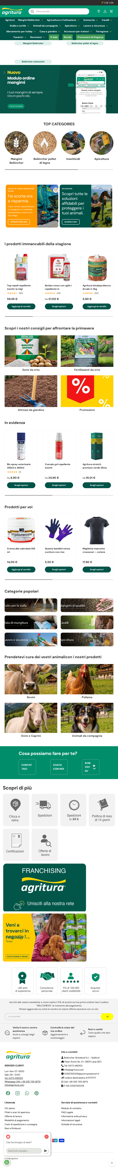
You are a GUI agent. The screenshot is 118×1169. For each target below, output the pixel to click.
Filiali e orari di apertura (17, 1112)
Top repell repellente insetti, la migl (19, 287)
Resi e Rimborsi (13, 1128)
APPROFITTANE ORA (19, 222)
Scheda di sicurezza (71, 1124)
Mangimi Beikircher (33, 43)
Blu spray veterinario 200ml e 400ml (19, 466)
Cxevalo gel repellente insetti (57, 466)
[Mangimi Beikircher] (16, 143)
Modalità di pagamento (17, 1120)
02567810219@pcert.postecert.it (81, 1073)
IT (103, 2)
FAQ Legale (67, 1112)
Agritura (10, 20)
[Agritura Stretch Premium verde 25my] (97, 446)
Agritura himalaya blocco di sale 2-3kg (97, 287)
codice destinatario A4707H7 (80, 1077)
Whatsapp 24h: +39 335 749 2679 (22, 1081)
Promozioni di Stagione (90, 37)
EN (112, 2)
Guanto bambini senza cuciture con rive (57, 550)
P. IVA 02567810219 (73, 1085)
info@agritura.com (14, 1085)
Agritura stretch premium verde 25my (95, 466)
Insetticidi (73, 159)
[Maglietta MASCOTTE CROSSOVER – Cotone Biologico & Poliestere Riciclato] (97, 531)
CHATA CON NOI (58, 767)
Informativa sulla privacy (74, 1116)
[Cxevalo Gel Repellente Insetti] (59, 446)
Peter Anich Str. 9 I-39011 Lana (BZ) (82, 1061)
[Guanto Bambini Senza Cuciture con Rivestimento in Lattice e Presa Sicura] (59, 531)
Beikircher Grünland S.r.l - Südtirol (81, 1057)
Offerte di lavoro (13, 1116)
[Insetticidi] (73, 143)
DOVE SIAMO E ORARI (17, 956)
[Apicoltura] (101, 143)
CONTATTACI (26, 767)
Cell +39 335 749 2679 (75, 1081)
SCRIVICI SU (88, 767)
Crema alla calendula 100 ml (21, 550)
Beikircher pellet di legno (85, 43)
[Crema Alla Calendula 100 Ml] (21, 531)
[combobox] (58, 11)
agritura (14, 1158)
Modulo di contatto (71, 1108)
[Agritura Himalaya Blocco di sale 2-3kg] (97, 267)
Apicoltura (101, 159)
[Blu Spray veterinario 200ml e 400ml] (21, 446)
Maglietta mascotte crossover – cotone (94, 550)
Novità (67, 37)
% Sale (54, 37)
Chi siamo (10, 1108)
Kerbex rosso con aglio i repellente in (58, 287)
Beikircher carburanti (33, 61)
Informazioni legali (70, 1120)
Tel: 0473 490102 (14, 1078)
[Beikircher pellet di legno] (45, 143)
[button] (111, 11)
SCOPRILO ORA (70, 222)
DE (107, 2)
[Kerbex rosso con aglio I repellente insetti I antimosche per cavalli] (59, 267)
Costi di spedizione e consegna (21, 1124)
